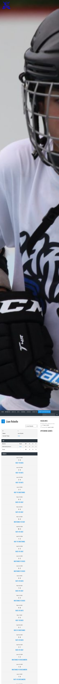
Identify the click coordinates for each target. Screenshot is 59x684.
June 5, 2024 (19, 674)
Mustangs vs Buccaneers (19, 660)
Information (7, 412)
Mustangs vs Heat (19, 522)
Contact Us (34, 412)
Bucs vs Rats (19, 610)
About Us (14, 412)
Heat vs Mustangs (19, 492)
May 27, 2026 (19, 497)
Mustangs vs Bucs (19, 561)
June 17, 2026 (19, 457)
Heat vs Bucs (19, 463)
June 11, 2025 (19, 556)
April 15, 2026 (19, 536)
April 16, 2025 (19, 634)
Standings (23, 412)
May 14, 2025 (19, 605)
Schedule (29, 412)
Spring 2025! (45, 427)
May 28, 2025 (19, 585)
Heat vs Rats (19, 473)
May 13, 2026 (19, 516)
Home (2, 412)
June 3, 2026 (19, 487)
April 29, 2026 (19, 526)
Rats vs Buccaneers (19, 679)
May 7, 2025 (19, 615)
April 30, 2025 (19, 625)
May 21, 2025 (19, 595)
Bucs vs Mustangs (19, 630)
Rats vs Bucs (19, 581)
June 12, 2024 (19, 654)
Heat (19, 435)
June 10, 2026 (19, 467)
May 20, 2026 (19, 506)
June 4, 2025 (19, 575)
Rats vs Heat (19, 512)
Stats (18, 412)
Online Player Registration (44, 412)
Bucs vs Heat (19, 502)
